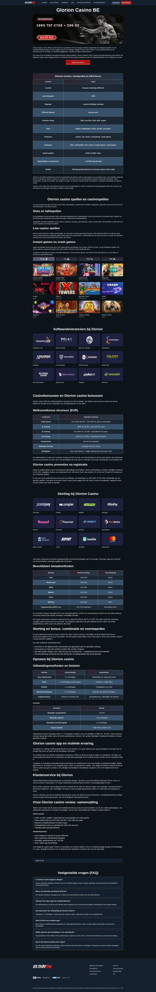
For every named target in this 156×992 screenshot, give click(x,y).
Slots (111, 259)
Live (65, 259)
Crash (88, 259)
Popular (42, 259)
